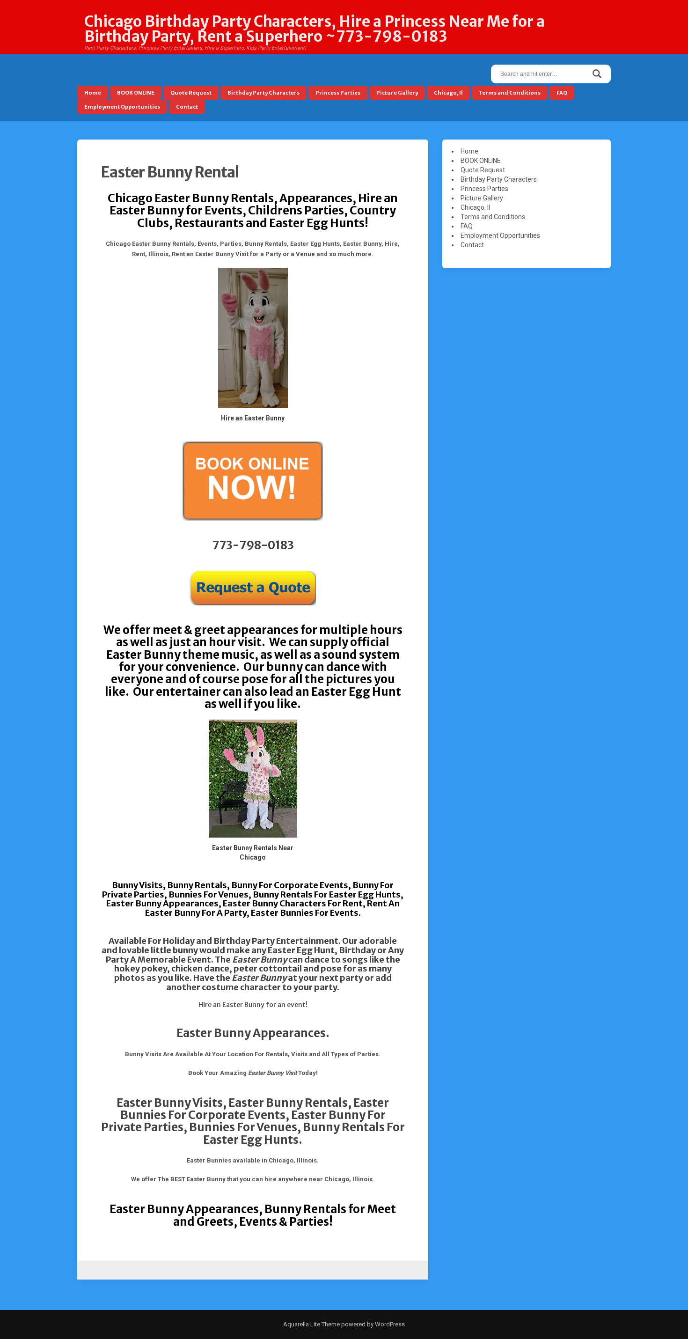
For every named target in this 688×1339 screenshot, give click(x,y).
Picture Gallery (397, 92)
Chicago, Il (448, 92)
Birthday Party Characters (263, 92)
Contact (187, 106)
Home (92, 92)
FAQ (561, 92)
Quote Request (191, 92)
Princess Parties (337, 92)
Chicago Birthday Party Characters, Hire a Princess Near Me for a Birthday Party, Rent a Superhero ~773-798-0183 (314, 29)
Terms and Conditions (510, 92)
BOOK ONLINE (135, 92)
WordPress (389, 1324)
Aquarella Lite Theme (311, 1324)
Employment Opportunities (122, 106)
